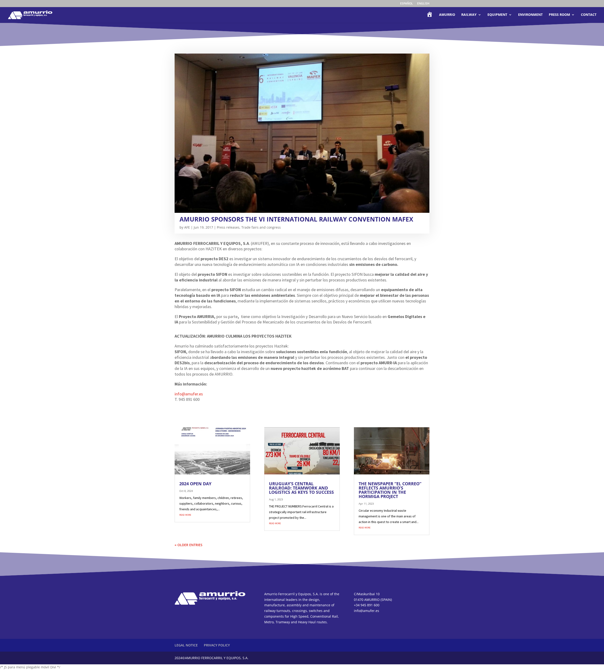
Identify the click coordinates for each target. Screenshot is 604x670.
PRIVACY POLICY (217, 645)
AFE (187, 227)
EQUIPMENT (497, 15)
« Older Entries (188, 545)
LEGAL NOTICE (186, 645)
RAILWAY (469, 15)
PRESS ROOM (559, 15)
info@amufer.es (189, 394)
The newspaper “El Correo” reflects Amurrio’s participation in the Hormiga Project (390, 490)
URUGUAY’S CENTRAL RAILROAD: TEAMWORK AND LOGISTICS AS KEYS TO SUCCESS (301, 488)
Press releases (228, 227)
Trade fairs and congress (261, 227)
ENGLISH (423, 3)
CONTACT (588, 15)
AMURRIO (447, 15)
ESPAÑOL (406, 3)
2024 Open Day (195, 483)
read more (185, 514)
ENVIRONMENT (530, 15)
